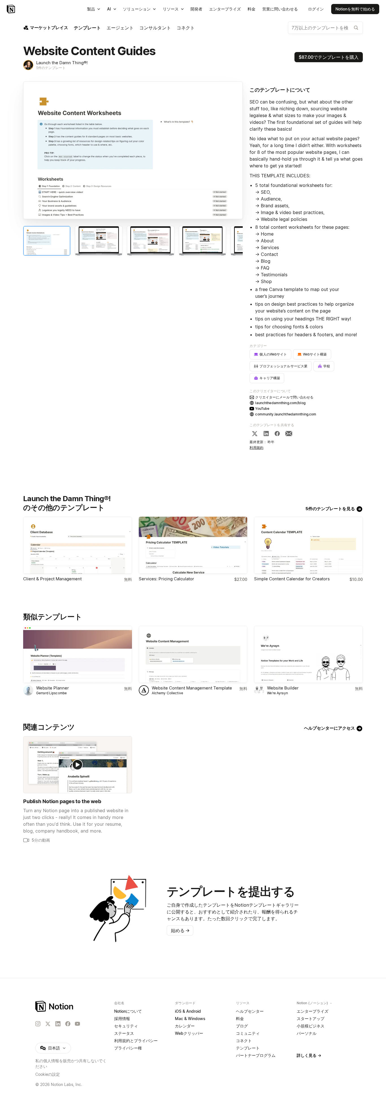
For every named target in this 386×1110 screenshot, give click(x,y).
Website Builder (283, 688)
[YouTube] (77, 1024)
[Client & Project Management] (77, 545)
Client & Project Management (52, 578)
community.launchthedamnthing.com (285, 414)
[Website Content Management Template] (193, 654)
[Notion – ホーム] (54, 1006)
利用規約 (256, 447)
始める (180, 930)
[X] (255, 433)
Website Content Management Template (192, 688)
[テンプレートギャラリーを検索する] (356, 28)
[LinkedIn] (266, 433)
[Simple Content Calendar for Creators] (308, 545)
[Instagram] (38, 1024)
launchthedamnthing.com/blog (280, 403)
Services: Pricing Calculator (166, 578)
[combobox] (325, 27)
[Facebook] (277, 433)
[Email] (288, 433)
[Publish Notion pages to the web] (77, 764)
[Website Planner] (77, 654)
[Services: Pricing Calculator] (193, 545)
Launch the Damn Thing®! (62, 62)
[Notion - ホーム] (11, 9)
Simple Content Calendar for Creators (292, 578)
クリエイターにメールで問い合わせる (284, 397)
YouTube (262, 408)
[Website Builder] (308, 654)
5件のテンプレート (51, 68)
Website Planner (52, 688)
